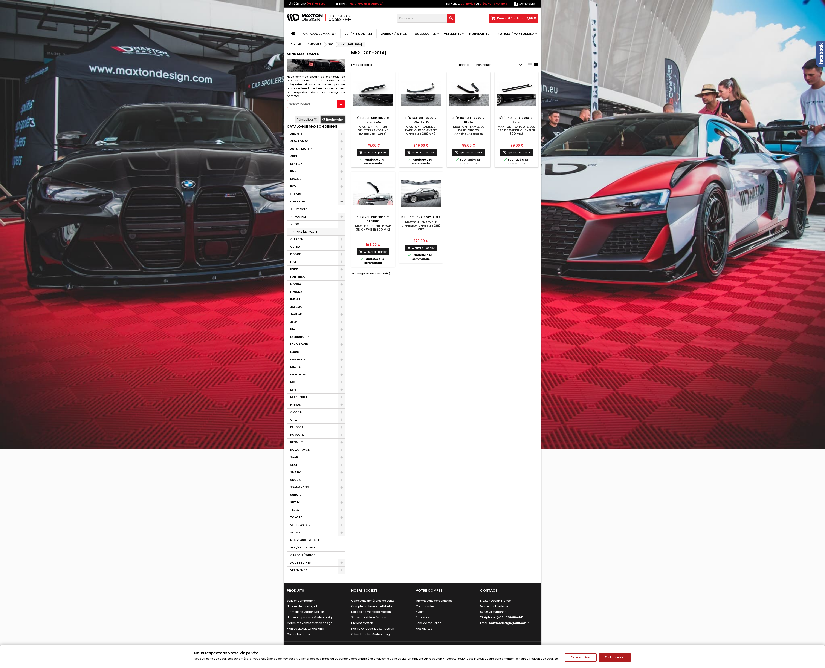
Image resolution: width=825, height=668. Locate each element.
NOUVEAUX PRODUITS (305, 540)
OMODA (296, 412)
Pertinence (499, 65)
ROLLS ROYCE (300, 450)
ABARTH (296, 134)
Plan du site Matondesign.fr (305, 629)
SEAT (294, 465)
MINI (293, 390)
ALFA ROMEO (299, 141)
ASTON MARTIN (301, 149)
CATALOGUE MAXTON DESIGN (312, 126)
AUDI (293, 156)
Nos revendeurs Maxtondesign (372, 629)
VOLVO (295, 532)
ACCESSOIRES (425, 34)
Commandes (425, 606)
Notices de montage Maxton (306, 606)
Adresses (422, 617)
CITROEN (296, 239)
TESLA (294, 510)
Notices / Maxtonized (515, 34)
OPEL (293, 420)
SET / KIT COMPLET (358, 34)
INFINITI (295, 299)
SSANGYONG (299, 487)
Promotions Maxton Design (305, 612)
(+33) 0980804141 (319, 3)
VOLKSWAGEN (300, 525)
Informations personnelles (434, 601)
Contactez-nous (298, 634)
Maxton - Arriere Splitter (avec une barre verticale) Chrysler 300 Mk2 (373, 132)
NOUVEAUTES (479, 34)
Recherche (334, 119)
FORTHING (298, 277)
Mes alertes (424, 629)
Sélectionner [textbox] (299, 104)
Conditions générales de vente (373, 601)
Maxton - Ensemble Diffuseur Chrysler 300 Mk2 (420, 225)
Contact (489, 590)
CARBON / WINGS (393, 34)
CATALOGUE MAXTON (319, 34)
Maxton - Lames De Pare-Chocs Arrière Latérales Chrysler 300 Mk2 (468, 132)
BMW (293, 171)
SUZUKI (295, 502)
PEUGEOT (297, 427)
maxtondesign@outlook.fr (366, 3)
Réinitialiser (305, 119)
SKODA (295, 480)
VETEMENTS (452, 34)
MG (292, 382)
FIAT (293, 262)
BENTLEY (296, 164)
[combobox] (316, 104)
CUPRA (295, 247)
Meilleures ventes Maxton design (309, 623)
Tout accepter (615, 657)
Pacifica (300, 216)
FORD (294, 269)
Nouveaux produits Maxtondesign (310, 617)
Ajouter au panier (373, 152)
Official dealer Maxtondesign (371, 634)
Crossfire (301, 209)
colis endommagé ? (301, 601)
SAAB (294, 457)
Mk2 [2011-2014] (307, 232)
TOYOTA (296, 517)
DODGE (295, 254)
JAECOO (296, 307)
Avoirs (420, 612)
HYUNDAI (296, 292)
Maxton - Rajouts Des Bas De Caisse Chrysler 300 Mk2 (516, 130)
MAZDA (295, 367)
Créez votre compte (493, 3)
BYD (293, 186)
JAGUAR (296, 314)
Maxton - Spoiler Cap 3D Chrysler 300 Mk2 (373, 228)
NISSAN (295, 405)
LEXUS (294, 352)
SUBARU (296, 495)
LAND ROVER (299, 344)
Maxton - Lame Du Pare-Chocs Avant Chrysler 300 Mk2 (421, 130)
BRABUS (295, 179)
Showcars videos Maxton (368, 617)
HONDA (295, 284)
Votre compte (429, 590)
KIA (292, 329)
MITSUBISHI (298, 397)
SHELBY (295, 472)
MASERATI (297, 359)
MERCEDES (298, 374)
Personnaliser (580, 657)
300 (297, 224)
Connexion (468, 3)
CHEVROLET (298, 194)
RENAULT (296, 442)
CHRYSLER (297, 201)
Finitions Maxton (362, 623)
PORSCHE (297, 435)
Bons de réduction (428, 623)
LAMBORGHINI (300, 337)
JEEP (293, 322)
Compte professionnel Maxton (372, 606)
